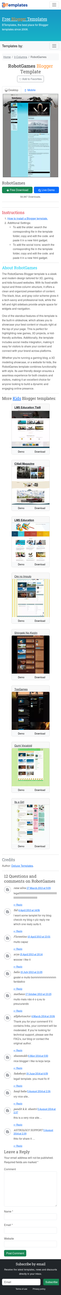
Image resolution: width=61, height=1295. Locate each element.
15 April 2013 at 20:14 (31, 954)
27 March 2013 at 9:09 (39, 888)
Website (9, 1238)
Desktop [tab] (13, 90)
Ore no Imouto (22, 576)
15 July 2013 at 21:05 (31, 972)
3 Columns (20, 57)
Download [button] (40, 451)
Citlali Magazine (24, 464)
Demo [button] (21, 451)
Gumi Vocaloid (23, 745)
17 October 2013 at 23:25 (38, 994)
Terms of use (21, 1288)
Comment (10, 1169)
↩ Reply (18, 904)
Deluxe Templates (22, 866)
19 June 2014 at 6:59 (37, 1073)
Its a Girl (19, 802)
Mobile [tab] (31, 90)
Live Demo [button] (48, 190)
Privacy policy (39, 1288)
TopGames (21, 689)
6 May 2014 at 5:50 (38, 1055)
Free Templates (24, 19)
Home (7, 57)
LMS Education (24, 520)
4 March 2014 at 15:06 (43, 1016)
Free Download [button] (18, 190)
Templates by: (12, 45)
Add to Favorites (32, 79)
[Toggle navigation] (54, 4)
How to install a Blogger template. (27, 218)
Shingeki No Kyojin (25, 633)
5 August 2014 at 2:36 (38, 1091)
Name (8, 1211)
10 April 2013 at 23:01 (39, 936)
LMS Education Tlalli (27, 407)
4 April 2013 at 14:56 (29, 910)
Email (8, 1225)
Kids (17, 398)
